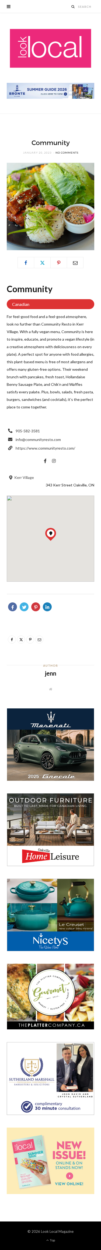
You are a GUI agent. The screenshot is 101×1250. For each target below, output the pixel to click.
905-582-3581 (28, 431)
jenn (50, 673)
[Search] (73, 6)
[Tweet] (24, 606)
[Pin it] (35, 606)
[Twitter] (42, 262)
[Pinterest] (58, 262)
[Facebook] (26, 262)
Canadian (20, 304)
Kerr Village (23, 477)
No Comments (66, 152)
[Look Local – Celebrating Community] (50, 48)
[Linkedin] (47, 606)
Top (52, 1240)
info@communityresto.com (38, 439)
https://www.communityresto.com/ (45, 448)
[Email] (75, 262)
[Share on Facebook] (12, 606)
